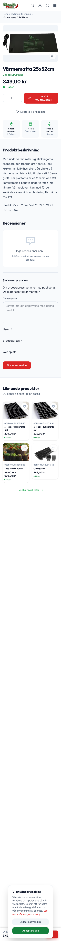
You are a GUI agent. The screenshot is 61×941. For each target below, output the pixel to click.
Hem (5, 14)
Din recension (10, 298)
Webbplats (9, 352)
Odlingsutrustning (21, 14)
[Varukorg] (47, 5)
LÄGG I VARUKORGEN (44, 98)
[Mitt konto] (40, 5)
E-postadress (12, 340)
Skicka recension (17, 365)
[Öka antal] (19, 98)
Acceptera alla (30, 930)
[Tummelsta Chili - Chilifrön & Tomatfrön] (11, 5)
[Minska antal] (6, 98)
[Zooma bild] (52, 56)
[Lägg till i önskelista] (24, 406)
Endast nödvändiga (31, 921)
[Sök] (32, 5)
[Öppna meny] (55, 5)
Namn (7, 329)
